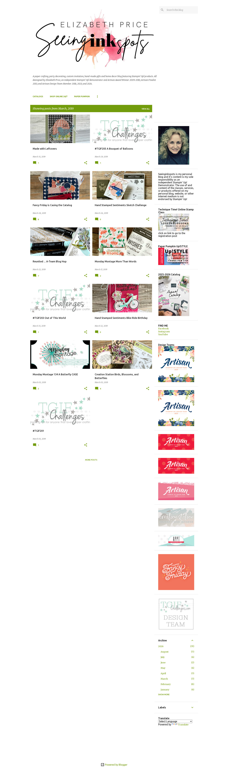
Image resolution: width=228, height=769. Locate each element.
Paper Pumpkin (82, 96)
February (166, 684)
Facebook (163, 328)
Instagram (164, 331)
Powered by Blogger (115, 764)
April (163, 673)
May (163, 668)
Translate (183, 724)
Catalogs (38, 96)
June (163, 662)
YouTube (163, 334)
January (165, 689)
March (164, 678)
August (164, 651)
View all (146, 109)
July (163, 657)
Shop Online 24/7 (58, 96)
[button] (85, 163)
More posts (91, 460)
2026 (160, 646)
